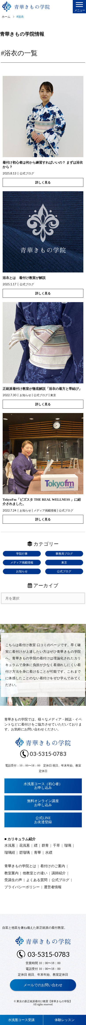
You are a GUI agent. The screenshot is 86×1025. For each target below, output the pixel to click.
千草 (56, 845)
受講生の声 (13, 880)
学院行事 (22, 553)
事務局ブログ (64, 553)
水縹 (48, 852)
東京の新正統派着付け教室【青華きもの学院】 (44, 1001)
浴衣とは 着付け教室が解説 (24, 278)
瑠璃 (67, 845)
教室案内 (11, 873)
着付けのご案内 (52, 866)
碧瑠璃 (24, 852)
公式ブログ (27, 173)
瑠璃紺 (9, 852)
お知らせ (25, 395)
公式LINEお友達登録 (43, 820)
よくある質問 (36, 880)
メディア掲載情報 (45, 510)
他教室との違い (35, 873)
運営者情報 (53, 887)
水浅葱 (9, 845)
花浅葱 (24, 845)
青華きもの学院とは (20, 866)
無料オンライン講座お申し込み (43, 803)
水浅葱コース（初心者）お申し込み (43, 786)
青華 (37, 852)
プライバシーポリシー (22, 887)
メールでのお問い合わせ (43, 985)
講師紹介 (59, 873)
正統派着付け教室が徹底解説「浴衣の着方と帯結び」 (42, 388)
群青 (45, 845)
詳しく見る (43, 182)
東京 (53, 395)
